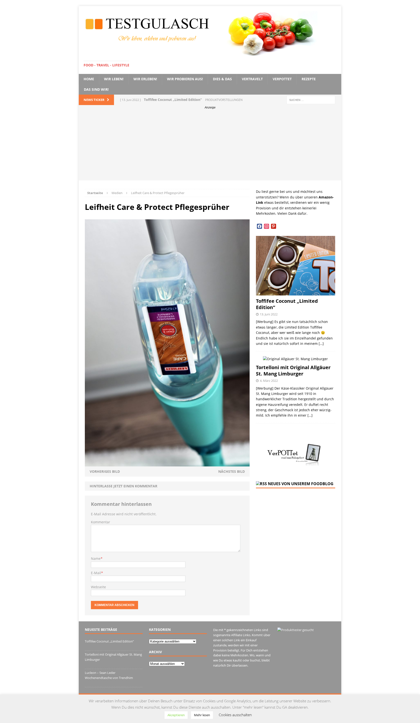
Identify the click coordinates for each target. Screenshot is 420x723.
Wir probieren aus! (185, 79)
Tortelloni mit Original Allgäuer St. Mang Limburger (293, 370)
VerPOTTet (282, 79)
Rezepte (309, 79)
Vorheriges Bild (105, 471)
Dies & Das (222, 79)
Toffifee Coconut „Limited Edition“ (287, 304)
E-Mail (96, 573)
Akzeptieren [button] (176, 715)
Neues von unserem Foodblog (300, 483)
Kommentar (100, 522)
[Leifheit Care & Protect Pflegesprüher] (167, 463)
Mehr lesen (202, 715)
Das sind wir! (96, 89)
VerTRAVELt (252, 79)
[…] (321, 343)
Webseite (98, 587)
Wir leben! (113, 79)
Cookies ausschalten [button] (235, 714)
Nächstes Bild (231, 471)
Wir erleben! (145, 79)
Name (96, 558)
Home (89, 79)
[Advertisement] (210, 146)
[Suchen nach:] (311, 99)
